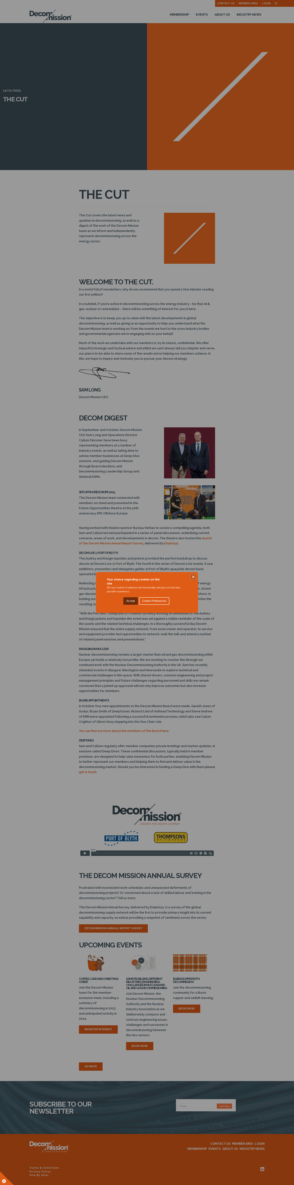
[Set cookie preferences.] (7, 1178)
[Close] (193, 577)
